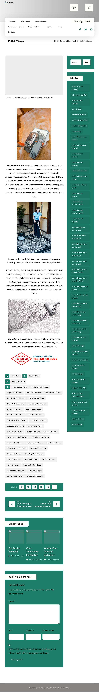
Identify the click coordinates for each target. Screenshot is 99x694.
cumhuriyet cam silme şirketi (79, 186)
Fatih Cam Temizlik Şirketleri (78, 381)
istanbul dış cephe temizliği (78, 412)
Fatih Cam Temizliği (78, 388)
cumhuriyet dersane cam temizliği (78, 237)
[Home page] (55, 41)
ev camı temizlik (77, 374)
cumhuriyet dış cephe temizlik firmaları (79, 271)
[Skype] (91, 29)
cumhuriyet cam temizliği (77, 220)
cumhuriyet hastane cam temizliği (78, 313)
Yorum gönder (17, 660)
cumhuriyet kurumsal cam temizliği (79, 330)
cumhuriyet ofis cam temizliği (79, 338)
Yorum (12, 601)
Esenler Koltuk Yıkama (35, 426)
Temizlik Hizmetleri (18, 382)
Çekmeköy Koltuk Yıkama (15, 426)
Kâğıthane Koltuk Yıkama (34, 443)
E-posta (30, 630)
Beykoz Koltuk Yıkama (33, 409)
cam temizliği (76, 131)
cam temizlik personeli (79, 120)
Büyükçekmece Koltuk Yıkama (16, 421)
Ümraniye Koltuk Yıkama (15, 476)
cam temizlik (76, 109)
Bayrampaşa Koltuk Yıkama (37, 404)
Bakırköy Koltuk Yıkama (37, 398)
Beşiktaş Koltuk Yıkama (14, 409)
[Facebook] (80, 29)
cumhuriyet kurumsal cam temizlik (79, 321)
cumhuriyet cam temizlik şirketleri (77, 211)
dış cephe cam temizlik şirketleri (79, 352)
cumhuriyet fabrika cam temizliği (80, 296)
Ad (10, 630)
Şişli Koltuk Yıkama (13, 465)
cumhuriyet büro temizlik (77, 155)
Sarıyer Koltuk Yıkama (14, 459)
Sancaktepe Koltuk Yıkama (34, 454)
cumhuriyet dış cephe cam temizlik (79, 254)
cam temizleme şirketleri (77, 102)
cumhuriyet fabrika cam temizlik (80, 288)
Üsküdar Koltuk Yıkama (35, 476)
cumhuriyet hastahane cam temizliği (79, 305)
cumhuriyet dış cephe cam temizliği (79, 262)
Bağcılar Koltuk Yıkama (52, 393)
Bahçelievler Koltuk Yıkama (16, 398)
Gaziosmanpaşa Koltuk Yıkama (17, 437)
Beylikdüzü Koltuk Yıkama (15, 415)
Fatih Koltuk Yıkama (50, 432)
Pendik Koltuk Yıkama (14, 454)
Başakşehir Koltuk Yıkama (15, 404)
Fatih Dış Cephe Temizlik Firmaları (78, 395)
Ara (86, 62)
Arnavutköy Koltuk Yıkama (40, 387)
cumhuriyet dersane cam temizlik (78, 228)
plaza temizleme (77, 419)
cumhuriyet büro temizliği (77, 163)
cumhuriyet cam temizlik (77, 194)
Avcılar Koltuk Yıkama (33, 393)
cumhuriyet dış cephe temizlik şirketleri (79, 279)
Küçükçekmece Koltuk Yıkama (16, 448)
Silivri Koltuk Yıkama (48, 459)
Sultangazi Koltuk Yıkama (15, 471)
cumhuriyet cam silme (79, 171)
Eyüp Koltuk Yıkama (33, 432)
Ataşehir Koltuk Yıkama (14, 393)
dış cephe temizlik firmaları (78, 366)
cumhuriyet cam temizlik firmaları (77, 203)
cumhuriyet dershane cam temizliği (79, 245)
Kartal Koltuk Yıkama (54, 443)
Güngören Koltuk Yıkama (40, 437)
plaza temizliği (77, 425)
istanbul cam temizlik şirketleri (79, 403)
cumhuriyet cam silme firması (79, 177)
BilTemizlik (15, 376)
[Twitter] (85, 29)
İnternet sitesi (48, 630)
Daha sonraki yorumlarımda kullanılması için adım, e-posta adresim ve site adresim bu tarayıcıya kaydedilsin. (32, 651)
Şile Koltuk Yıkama (31, 459)
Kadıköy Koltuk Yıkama (14, 443)
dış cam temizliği (78, 346)
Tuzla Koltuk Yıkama (35, 471)
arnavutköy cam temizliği (77, 88)
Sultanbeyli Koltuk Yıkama (32, 465)
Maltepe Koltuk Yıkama (38, 448)
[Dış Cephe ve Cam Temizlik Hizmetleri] (17, 8)
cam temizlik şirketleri (79, 126)
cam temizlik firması (79, 115)
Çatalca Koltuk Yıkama (38, 421)
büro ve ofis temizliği (79, 95)
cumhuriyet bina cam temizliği (79, 146)
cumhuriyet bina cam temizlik (79, 138)
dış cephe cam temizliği (80, 360)
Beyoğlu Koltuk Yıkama (36, 415)
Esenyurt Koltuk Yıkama (14, 432)
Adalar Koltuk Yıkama (19, 387)
